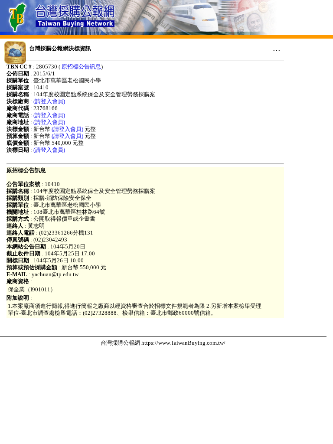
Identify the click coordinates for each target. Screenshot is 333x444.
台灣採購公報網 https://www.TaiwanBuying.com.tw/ (163, 343)
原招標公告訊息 (81, 66)
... (277, 48)
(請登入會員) (49, 101)
